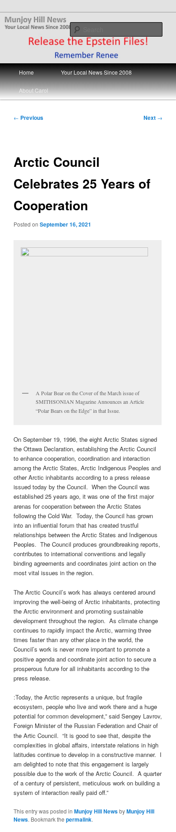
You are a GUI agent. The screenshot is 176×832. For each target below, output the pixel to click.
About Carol (33, 90)
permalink (79, 819)
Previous (28, 117)
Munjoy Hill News (96, 811)
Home (26, 72)
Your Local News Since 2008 (96, 72)
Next (153, 117)
